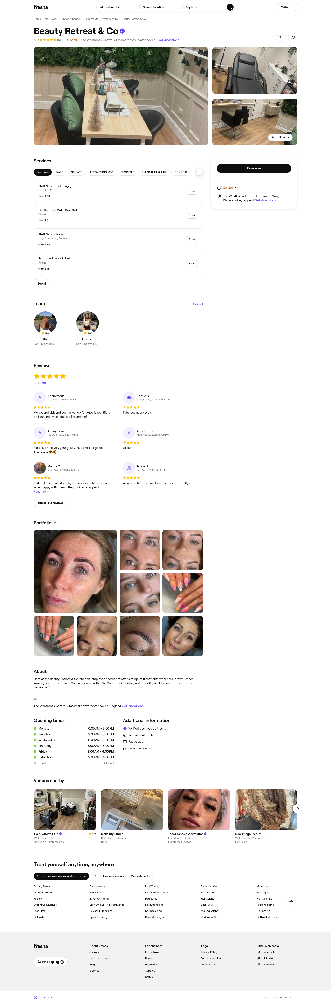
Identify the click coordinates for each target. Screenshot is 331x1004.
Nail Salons (51, 18)
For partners (152, 952)
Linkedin (268, 958)
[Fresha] (41, 6)
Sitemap (94, 970)
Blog (92, 964)
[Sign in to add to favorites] (292, 37)
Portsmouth (91, 18)
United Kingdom (71, 18)
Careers (94, 952)
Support (150, 970)
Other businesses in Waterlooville (61, 876)
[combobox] (118, 7)
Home (37, 18)
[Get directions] (118, 699)
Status (149, 976)
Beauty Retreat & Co (134, 18)
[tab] (43, 172)
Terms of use (208, 964)
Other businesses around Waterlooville (122, 876)
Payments (151, 964)
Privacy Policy (209, 952)
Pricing (149, 958)
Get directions (168, 40)
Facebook (268, 952)
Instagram (269, 964)
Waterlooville (110, 18)
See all (198, 304)
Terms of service (211, 958)
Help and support (99, 958)
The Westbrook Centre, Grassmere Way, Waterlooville (118, 40)
